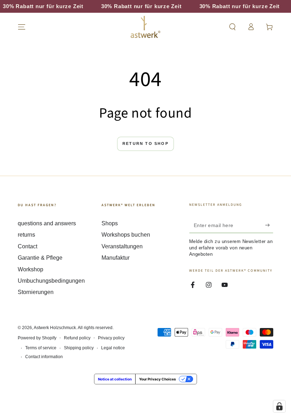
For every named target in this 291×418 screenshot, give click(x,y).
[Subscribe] (269, 225)
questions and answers (47, 223)
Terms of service (40, 347)
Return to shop (145, 143)
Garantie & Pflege (40, 258)
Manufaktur (115, 258)
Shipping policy (79, 347)
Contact (27, 246)
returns (26, 235)
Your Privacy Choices (157, 379)
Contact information (44, 356)
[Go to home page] (145, 27)
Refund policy (77, 337)
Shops (109, 223)
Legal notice (113, 347)
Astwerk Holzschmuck (55, 327)
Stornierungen (36, 292)
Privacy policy (111, 337)
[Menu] (21, 27)
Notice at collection (115, 379)
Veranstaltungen (122, 246)
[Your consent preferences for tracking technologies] (279, 406)
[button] (232, 27)
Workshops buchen (125, 235)
